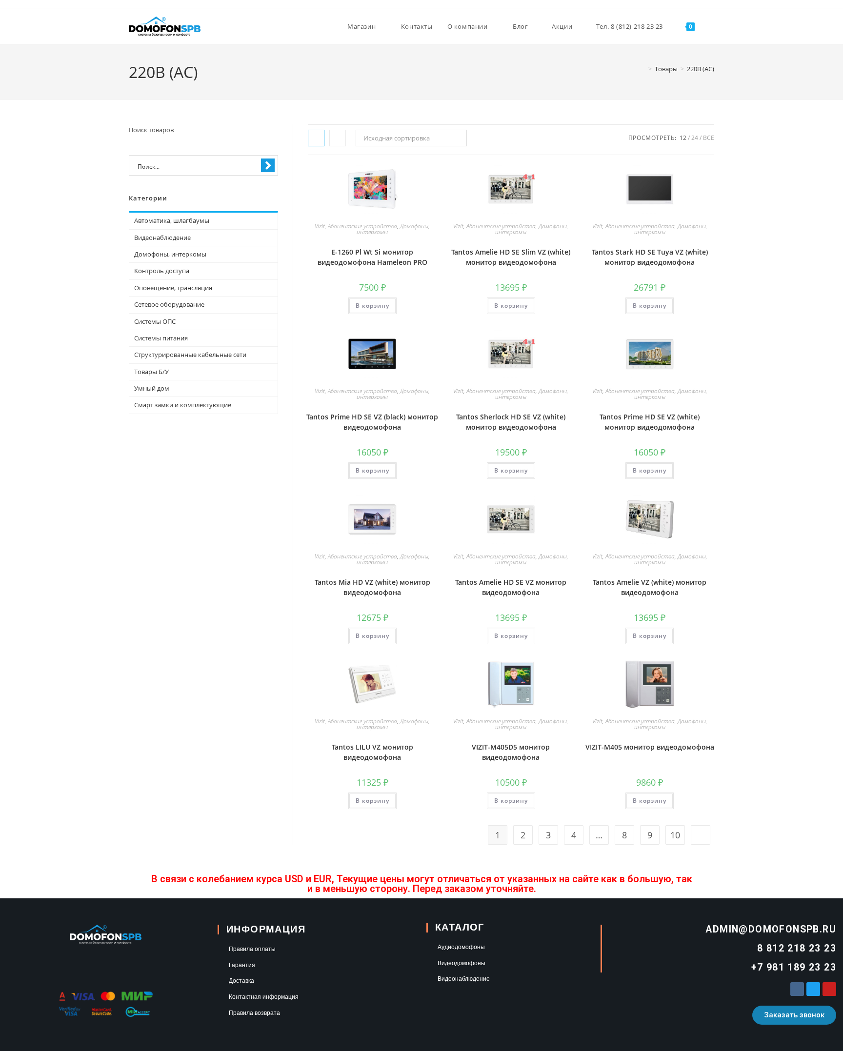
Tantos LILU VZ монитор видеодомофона (372, 752)
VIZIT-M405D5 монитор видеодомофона (511, 752)
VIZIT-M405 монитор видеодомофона (649, 747)
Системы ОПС (155, 321)
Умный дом (151, 388)
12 (683, 138)
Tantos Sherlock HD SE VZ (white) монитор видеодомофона (510, 422)
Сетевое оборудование (169, 304)
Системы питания (161, 338)
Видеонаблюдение (162, 237)
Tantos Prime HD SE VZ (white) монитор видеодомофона (650, 422)
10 (675, 835)
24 (694, 138)
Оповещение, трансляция (173, 287)
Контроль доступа (161, 270)
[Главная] (643, 68)
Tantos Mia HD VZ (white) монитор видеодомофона (372, 587)
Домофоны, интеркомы (170, 254)
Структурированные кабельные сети (190, 354)
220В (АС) (700, 68)
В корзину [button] (372, 305)
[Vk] (797, 989)
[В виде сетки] (316, 138)
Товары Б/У (151, 371)
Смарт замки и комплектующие (182, 404)
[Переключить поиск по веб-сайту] (712, 26)
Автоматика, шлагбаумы (171, 220)
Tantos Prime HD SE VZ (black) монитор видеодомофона (372, 422)
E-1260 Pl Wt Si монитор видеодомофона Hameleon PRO (372, 257)
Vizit (320, 226)
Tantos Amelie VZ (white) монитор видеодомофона (649, 587)
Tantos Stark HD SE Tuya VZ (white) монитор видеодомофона (650, 257)
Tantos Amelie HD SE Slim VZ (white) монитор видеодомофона (510, 257)
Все (708, 138)
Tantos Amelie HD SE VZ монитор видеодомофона (510, 587)
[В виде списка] (337, 138)
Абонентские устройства (362, 226)
